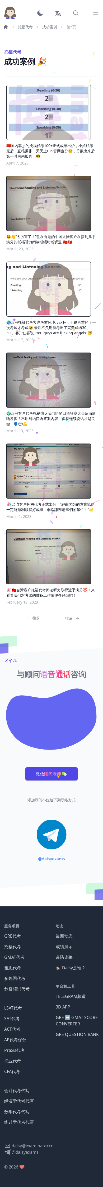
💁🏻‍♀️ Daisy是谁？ (71, 968)
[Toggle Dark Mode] (42, 12)
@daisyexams (51, 859)
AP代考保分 (15, 1040)
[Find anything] (75, 12)
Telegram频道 (71, 996)
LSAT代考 (13, 1008)
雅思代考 (12, 968)
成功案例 (49, 26)
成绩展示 (64, 946)
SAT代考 (12, 1018)
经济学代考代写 (19, 1101)
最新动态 (64, 936)
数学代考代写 (17, 1112)
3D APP (63, 1007)
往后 (69, 618)
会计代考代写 (17, 1090)
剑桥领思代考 (17, 989)
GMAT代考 (14, 957)
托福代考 (25, 26)
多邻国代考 (14, 978)
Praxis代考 (14, 1050)
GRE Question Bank (77, 1034)
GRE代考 (12, 936)
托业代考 (12, 1061)
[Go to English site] (58, 12)
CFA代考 (12, 1071)
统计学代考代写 (19, 1122)
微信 (48, 774)
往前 (36, 617)
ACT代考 (12, 1029)
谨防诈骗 (64, 957)
